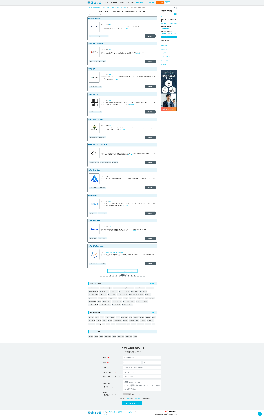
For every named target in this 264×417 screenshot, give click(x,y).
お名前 (104, 362)
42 (119, 275)
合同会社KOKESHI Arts (95, 119)
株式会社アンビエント (95, 170)
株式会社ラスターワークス (96, 44)
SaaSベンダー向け (120, 412)
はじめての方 (106, 2)
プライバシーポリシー (129, 411)
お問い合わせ (105, 414)
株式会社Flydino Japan (96, 246)
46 (131, 275)
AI (100, 86)
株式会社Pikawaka (94, 18)
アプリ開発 (102, 61)
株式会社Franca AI (94, 69)
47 (134, 275)
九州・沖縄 (118, 252)
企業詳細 (150, 36)
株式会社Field (92, 195)
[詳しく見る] (169, 90)
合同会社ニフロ (93, 94)
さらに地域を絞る (166, 16)
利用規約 (129, 398)
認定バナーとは (131, 412)
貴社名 (104, 357)
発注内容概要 (106, 383)
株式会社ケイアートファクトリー (98, 145)
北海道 (107, 252)
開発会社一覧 (119, 7)
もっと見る (125, 28)
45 (128, 275)
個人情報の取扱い (137, 398)
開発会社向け (112, 412)
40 (113, 275)
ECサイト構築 (164, 61)
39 (110, 275)
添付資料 (105, 392)
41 (116, 275)
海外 (110, 24)
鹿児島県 (124, 7)
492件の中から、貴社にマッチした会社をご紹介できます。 (122, 271)
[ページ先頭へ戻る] (260, 413)
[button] (169, 64)
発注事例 (122, 2)
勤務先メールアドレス (109, 372)
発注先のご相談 (160, 2)
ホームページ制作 (104, 36)
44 (125, 275)
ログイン (167, 2)
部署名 (104, 367)
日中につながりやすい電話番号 (111, 376)
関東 (111, 252)
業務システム (94, 213)
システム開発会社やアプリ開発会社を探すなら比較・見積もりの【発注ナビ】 (101, 7)
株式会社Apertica (94, 221)
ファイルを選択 (126, 394)
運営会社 (104, 411)
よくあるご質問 (112, 411)
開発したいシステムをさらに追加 (169, 23)
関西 (114, 252)
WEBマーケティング (106, 162)
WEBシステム (94, 36)
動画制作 (116, 162)
